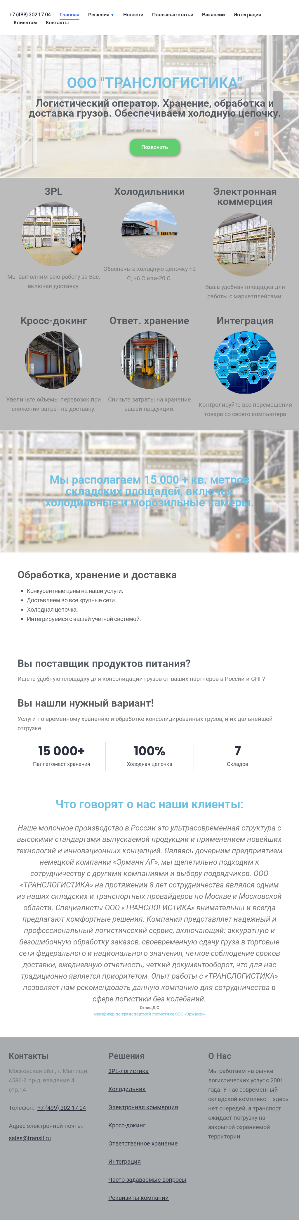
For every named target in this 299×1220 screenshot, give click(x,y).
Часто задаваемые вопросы (147, 1179)
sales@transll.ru (30, 1138)
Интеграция (247, 15)
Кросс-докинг (126, 1125)
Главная (69, 15)
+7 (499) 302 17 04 (30, 15)
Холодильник (127, 1089)
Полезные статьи (172, 15)
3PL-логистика (128, 1070)
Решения (98, 15)
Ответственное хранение (143, 1143)
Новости (133, 15)
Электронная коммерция (143, 1107)
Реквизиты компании (138, 1197)
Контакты (57, 22)
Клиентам (25, 22)
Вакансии (213, 15)
